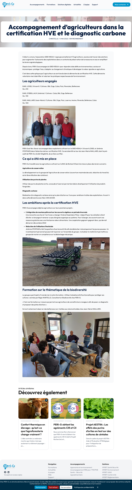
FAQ (49, 475)
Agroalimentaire (76, 475)
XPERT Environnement (110, 470)
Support (95, 4)
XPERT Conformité (109, 475)
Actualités (77, 4)
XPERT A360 (107, 472)
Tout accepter (41, 487)
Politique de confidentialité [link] (84, 487)
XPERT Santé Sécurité (110, 467)
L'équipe (86, 4)
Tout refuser (53, 487)
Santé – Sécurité (76, 472)
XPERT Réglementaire (110, 477)
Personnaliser (66, 487)
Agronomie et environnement (81, 467)
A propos (51, 472)
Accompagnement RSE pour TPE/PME (84, 470)
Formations (51, 4)
